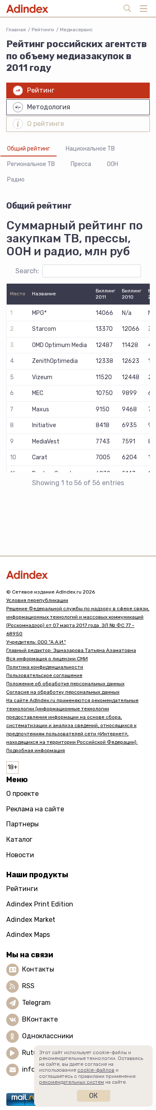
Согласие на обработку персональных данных (62, 692)
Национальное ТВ (90, 148)
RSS (28, 986)
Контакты (38, 969)
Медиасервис (76, 30)
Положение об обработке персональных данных (65, 684)
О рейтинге (45, 124)
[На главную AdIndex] (78, 574)
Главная (16, 30)
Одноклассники (47, 1036)
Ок (93, 1096)
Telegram (36, 1003)
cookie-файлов (95, 1070)
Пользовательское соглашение (44, 675)
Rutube (33, 1053)
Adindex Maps (28, 935)
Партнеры (22, 824)
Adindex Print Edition (39, 904)
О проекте (22, 794)
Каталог (19, 839)
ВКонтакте (40, 1019)
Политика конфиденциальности (44, 667)
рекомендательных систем (71, 1082)
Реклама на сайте (35, 809)
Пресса (81, 164)
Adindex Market (30, 920)
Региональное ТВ (31, 164)
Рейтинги (43, 30)
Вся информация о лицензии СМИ (47, 659)
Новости (20, 855)
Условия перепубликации (37, 600)
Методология (48, 107)
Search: (27, 271)
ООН (112, 164)
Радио (16, 179)
